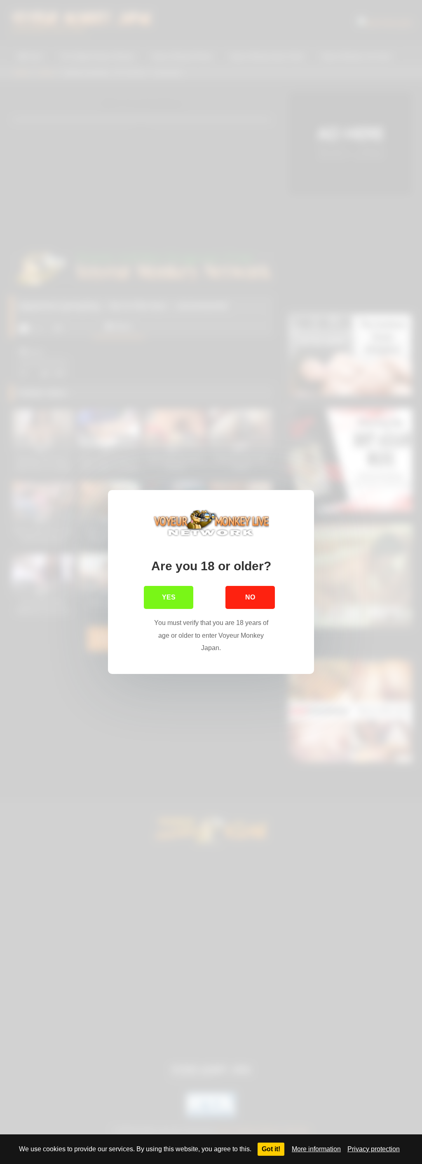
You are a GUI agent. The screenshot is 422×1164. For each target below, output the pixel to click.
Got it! (271, 1148)
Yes (169, 597)
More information (316, 1148)
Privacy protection (373, 1148)
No (250, 597)
